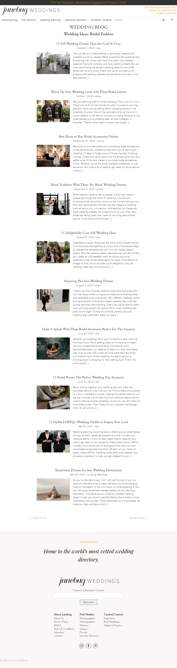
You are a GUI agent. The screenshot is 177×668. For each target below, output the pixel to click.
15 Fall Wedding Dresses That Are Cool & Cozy (88, 44)
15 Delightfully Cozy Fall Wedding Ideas (88, 233)
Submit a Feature (113, 625)
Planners (84, 625)
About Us (59, 618)
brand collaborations (162, 10)
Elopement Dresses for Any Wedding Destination (88, 470)
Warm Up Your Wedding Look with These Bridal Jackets (88, 92)
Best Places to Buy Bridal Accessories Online (88, 136)
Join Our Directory (89, 636)
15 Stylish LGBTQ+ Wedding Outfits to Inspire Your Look (88, 422)
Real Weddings (112, 622)
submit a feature (166, 13)
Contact (58, 636)
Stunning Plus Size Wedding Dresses (88, 281)
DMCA (57, 625)
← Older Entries (38, 517)
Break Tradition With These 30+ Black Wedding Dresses (88, 185)
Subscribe (88, 602)
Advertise (59, 632)
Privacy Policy (61, 622)
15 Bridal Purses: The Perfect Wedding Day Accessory (88, 377)
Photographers (87, 618)
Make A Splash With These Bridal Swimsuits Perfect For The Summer (88, 329)
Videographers (87, 622)
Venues (83, 629)
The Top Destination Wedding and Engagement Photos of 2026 (88, 2)
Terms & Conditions (64, 629)
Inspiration (109, 618)
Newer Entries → (138, 517)
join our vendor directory (160, 7)
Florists (83, 632)
